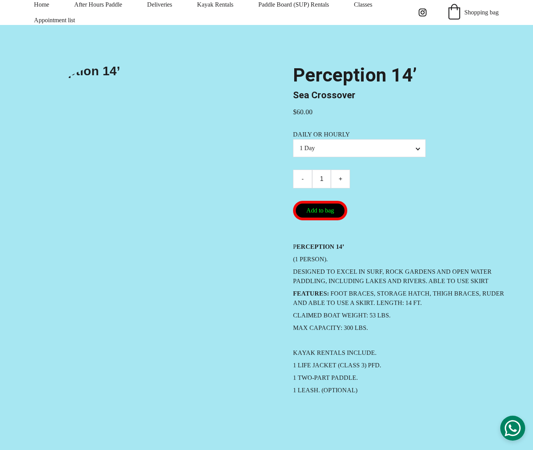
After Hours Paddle (98, 4)
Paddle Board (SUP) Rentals (293, 4)
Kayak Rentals (215, 4)
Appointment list (54, 20)
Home (41, 4)
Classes (363, 4)
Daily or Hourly (321, 134)
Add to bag (320, 210)
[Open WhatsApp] (512, 428)
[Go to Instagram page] (422, 12)
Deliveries (159, 4)
